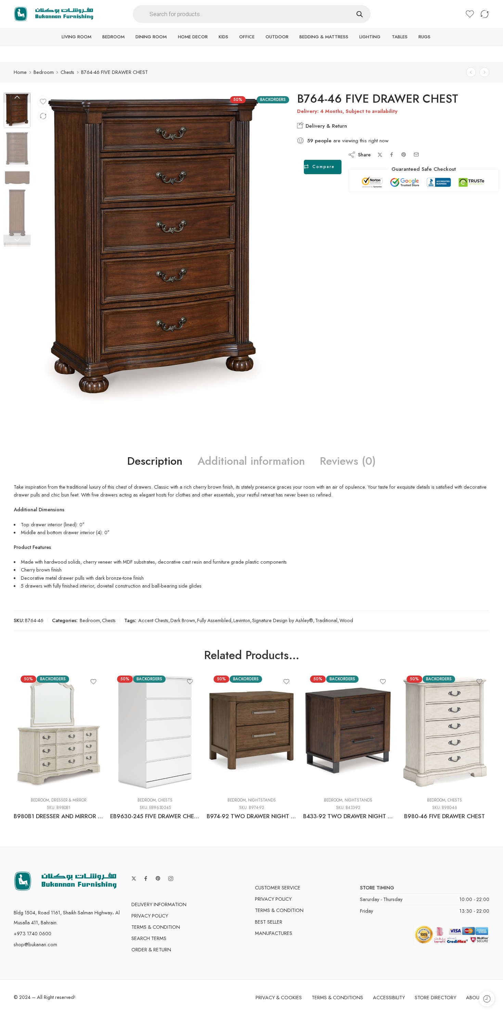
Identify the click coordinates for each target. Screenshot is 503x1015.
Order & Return (151, 949)
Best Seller (268, 921)
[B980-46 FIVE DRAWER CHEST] (444, 732)
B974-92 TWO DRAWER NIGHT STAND (251, 816)
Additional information (251, 461)
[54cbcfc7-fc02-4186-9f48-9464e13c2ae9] (17, 110)
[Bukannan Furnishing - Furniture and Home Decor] (53, 14)
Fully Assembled (214, 620)
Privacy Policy (149, 915)
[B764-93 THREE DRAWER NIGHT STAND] (471, 72)
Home (20, 72)
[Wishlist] (43, 101)
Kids (223, 37)
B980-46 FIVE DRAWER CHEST (444, 816)
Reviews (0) (348, 461)
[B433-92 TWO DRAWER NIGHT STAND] (348, 732)
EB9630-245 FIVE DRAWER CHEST (155, 816)
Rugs (424, 37)
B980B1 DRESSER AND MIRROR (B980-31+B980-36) (58, 816)
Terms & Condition (155, 926)
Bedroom (113, 37)
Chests (67, 72)
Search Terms (148, 938)
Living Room (76, 37)
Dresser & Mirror (69, 800)
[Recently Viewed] (486, 998)
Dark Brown (182, 620)
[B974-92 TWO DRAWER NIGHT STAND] (251, 732)
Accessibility (389, 997)
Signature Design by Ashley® (282, 620)
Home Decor (193, 37)
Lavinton (241, 620)
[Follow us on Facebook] (146, 878)
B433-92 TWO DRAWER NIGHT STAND (348, 816)
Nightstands (262, 800)
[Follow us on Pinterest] (158, 878)
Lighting (370, 37)
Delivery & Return (325, 126)
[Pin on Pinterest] (404, 154)
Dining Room (151, 37)
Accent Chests (153, 620)
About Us (477, 997)
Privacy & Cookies (279, 997)
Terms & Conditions (337, 997)
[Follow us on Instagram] (171, 878)
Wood (346, 620)
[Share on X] (380, 154)
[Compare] (43, 116)
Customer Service (277, 887)
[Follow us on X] (133, 878)
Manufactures (273, 933)
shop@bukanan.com (35, 944)
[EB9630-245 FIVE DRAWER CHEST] (155, 732)
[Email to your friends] (416, 154)
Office (247, 37)
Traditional (326, 620)
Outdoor (277, 37)
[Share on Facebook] (391, 154)
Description (154, 461)
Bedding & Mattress (323, 37)
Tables (400, 37)
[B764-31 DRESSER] (484, 72)
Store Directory (435, 997)
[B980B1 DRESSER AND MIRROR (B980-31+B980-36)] (58, 732)
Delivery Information (158, 904)
